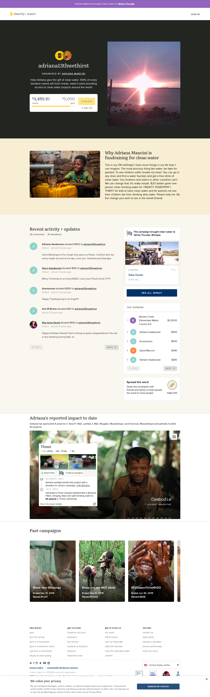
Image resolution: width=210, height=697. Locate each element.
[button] (150, 686)
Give (32, 632)
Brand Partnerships (152, 646)
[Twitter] (31, 663)
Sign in (195, 14)
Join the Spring (37, 637)
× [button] (206, 679)
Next (110, 347)
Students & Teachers (77, 646)
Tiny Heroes (73, 641)
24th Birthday (83, 485)
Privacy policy (36, 667)
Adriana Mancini (73, 73)
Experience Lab (74, 655)
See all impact (152, 293)
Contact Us (148, 632)
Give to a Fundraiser (40, 641)
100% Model (111, 637)
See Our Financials (114, 641)
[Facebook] (33, 663)
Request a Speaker (152, 641)
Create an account (76, 632)
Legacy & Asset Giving (40, 655)
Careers (109, 655)
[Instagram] (37, 663)
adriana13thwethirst (94, 244)
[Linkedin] (49, 663)
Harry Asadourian (52, 268)
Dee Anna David (51, 322)
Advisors (71, 651)
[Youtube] (44, 663)
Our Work (109, 632)
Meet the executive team (117, 651)
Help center (148, 637)
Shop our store (150, 651)
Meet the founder (114, 646)
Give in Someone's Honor (42, 646)
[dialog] (105, 686)
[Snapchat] (40, 663)
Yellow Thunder (126, 4)
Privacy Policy (95, 692)
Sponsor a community (41, 651)
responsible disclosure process (62, 667)
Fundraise (72, 637)
